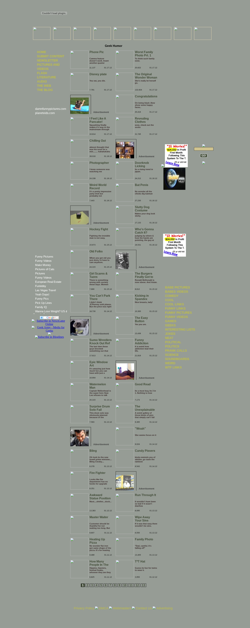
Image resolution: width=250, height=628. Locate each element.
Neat (169, 338)
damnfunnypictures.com (50, 108)
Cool (169, 300)
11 (131, 585)
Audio (42, 81)
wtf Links (173, 367)
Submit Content (50, 56)
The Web (44, 85)
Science (172, 355)
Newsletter (47, 60)
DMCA (103, 608)
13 (143, 585)
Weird (170, 363)
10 (124, 585)
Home (41, 52)
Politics (172, 346)
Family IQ (41, 307)
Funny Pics (42, 298)
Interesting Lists (180, 329)
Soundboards (177, 359)
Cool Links (174, 304)
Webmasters (122, 608)
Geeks (170, 325)
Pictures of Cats (44, 269)
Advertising (164, 608)
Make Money (43, 265)
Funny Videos (43, 260)
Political (173, 342)
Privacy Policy (84, 608)
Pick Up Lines (43, 302)
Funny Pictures (44, 256)
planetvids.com (45, 113)
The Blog (45, 90)
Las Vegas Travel (45, 290)
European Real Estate (48, 281)
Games (170, 321)
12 (137, 585)
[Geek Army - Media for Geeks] (49, 324)
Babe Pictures (177, 287)
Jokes (170, 334)
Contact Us (144, 608)
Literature (46, 77)
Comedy (171, 296)
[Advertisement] (113, 42)
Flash (42, 73)
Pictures (40, 273)
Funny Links (175, 308)
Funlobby (40, 286)
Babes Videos (176, 291)
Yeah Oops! (42, 294)
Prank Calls (176, 350)
